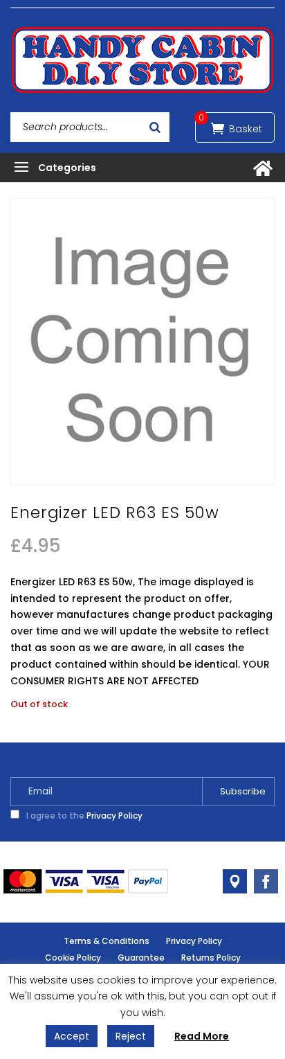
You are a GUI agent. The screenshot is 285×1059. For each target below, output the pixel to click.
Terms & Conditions (106, 941)
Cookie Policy (73, 957)
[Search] (155, 127)
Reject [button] (131, 1036)
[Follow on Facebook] (266, 881)
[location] (235, 881)
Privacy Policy (114, 815)
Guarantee (141, 957)
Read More (201, 1036)
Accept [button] (71, 1036)
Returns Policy (211, 957)
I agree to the (83, 815)
